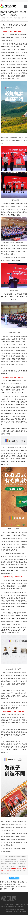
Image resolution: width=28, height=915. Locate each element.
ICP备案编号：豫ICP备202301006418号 (16, 911)
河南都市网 (8, 898)
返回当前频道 (14, 878)
